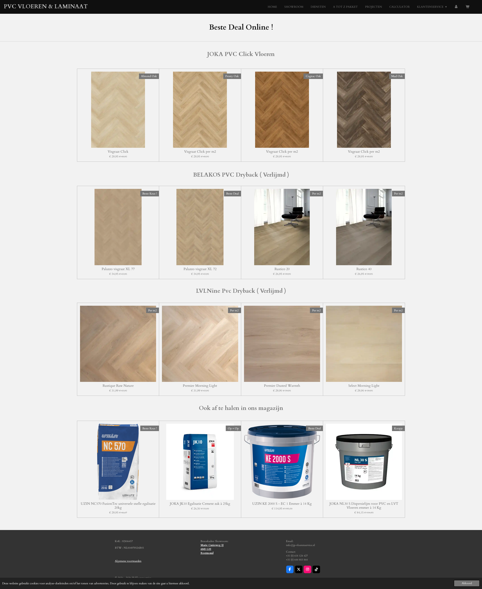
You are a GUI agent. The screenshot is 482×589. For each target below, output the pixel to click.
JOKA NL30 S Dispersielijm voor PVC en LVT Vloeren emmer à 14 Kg (363, 506)
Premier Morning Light (200, 386)
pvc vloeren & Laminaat (46, 6)
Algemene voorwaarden (128, 561)
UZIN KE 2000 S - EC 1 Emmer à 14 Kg (282, 504)
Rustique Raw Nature (118, 386)
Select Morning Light (363, 386)
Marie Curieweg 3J (212, 545)
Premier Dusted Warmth (282, 386)
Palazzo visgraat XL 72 (200, 269)
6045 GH (206, 549)
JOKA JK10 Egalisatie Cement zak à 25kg (200, 504)
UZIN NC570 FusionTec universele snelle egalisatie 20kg (118, 506)
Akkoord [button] (467, 583)
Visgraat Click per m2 (200, 152)
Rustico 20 (282, 269)
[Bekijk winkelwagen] (467, 7)
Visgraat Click (118, 152)
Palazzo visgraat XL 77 (118, 269)
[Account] (456, 7)
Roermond (207, 553)
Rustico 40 (363, 269)
